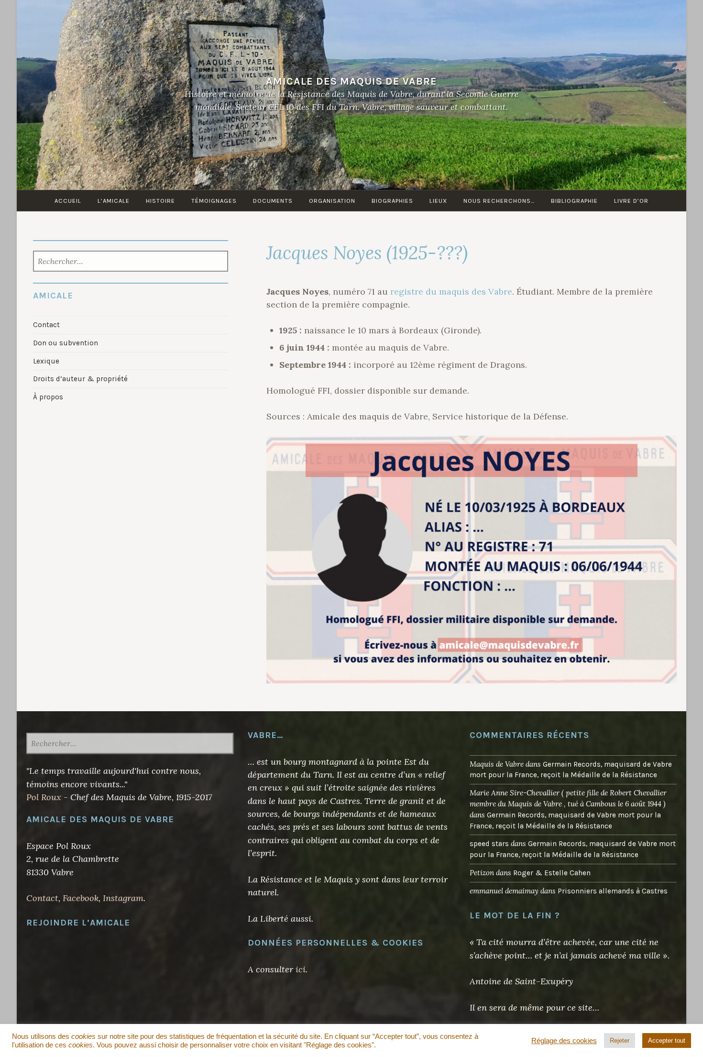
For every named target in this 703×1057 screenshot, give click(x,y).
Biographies (392, 200)
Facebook (81, 897)
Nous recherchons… (499, 200)
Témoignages (214, 200)
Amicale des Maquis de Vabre (351, 81)
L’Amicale (114, 200)
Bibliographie (574, 200)
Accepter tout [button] (666, 1040)
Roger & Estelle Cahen (552, 873)
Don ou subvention (65, 343)
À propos (48, 397)
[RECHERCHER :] (131, 262)
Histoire (160, 200)
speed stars (489, 843)
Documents (273, 200)
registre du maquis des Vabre (451, 291)
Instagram (123, 897)
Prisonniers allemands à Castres (613, 891)
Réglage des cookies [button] (564, 1041)
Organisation (332, 200)
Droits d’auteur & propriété (80, 378)
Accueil (68, 200)
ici (301, 969)
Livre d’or (631, 200)
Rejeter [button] (619, 1040)
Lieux (438, 200)
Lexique (46, 361)
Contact (46, 324)
